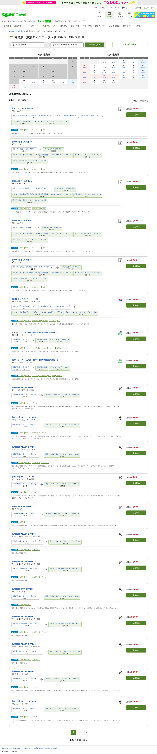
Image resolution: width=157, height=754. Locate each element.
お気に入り (99, 16)
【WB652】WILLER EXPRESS (23, 387)
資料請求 (54, 748)
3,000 (104, 63)
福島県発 (20, 31)
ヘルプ (94, 8)
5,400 (62, 82)
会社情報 (5, 748)
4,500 (84, 68)
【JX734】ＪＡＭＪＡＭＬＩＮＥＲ (25, 299)
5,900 (113, 77)
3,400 (43, 82)
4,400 (72, 82)
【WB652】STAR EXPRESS (22, 506)
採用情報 (40, 748)
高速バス (12, 31)
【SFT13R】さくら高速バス (22, 108)
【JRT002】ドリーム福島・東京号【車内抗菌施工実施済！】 (35, 332)
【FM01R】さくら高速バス (22, 142)
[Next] (86, 732)
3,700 (33, 82)
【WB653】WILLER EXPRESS (23, 534)
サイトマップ (115, 8)
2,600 (94, 68)
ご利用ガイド (103, 8)
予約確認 (109, 16)
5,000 (142, 77)
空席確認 (136, 115)
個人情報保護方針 (15, 748)
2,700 (104, 68)
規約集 (47, 748)
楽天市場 (138, 8)
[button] (47, 44)
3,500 (24, 87)
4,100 (142, 63)
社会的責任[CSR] (30, 748)
